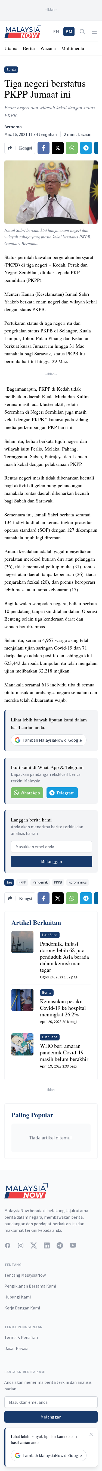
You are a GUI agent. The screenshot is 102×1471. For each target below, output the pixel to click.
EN (56, 31)
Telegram (65, 793)
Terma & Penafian (21, 1337)
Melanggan (51, 861)
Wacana (48, 48)
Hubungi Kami (17, 1297)
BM (69, 31)
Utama (10, 48)
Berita (29, 48)
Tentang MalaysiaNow (25, 1275)
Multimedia (72, 48)
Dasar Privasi (16, 1348)
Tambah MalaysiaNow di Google (52, 740)
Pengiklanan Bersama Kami (30, 1286)
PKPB (58, 882)
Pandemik (40, 882)
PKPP (22, 882)
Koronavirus (78, 882)
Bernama (13, 126)
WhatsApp (30, 793)
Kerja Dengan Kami (22, 1308)
